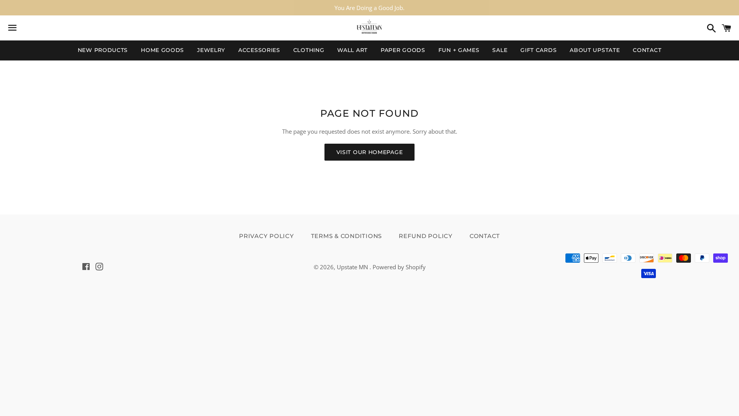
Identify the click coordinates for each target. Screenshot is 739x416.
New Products (103, 50)
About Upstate (595, 50)
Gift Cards (538, 50)
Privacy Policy (266, 236)
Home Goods (162, 50)
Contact (647, 50)
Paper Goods (403, 50)
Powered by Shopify (399, 267)
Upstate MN (353, 267)
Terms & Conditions (346, 236)
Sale (499, 50)
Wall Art (352, 50)
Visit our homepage (369, 152)
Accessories (259, 50)
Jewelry (211, 50)
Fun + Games (459, 50)
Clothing (308, 50)
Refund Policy (426, 236)
